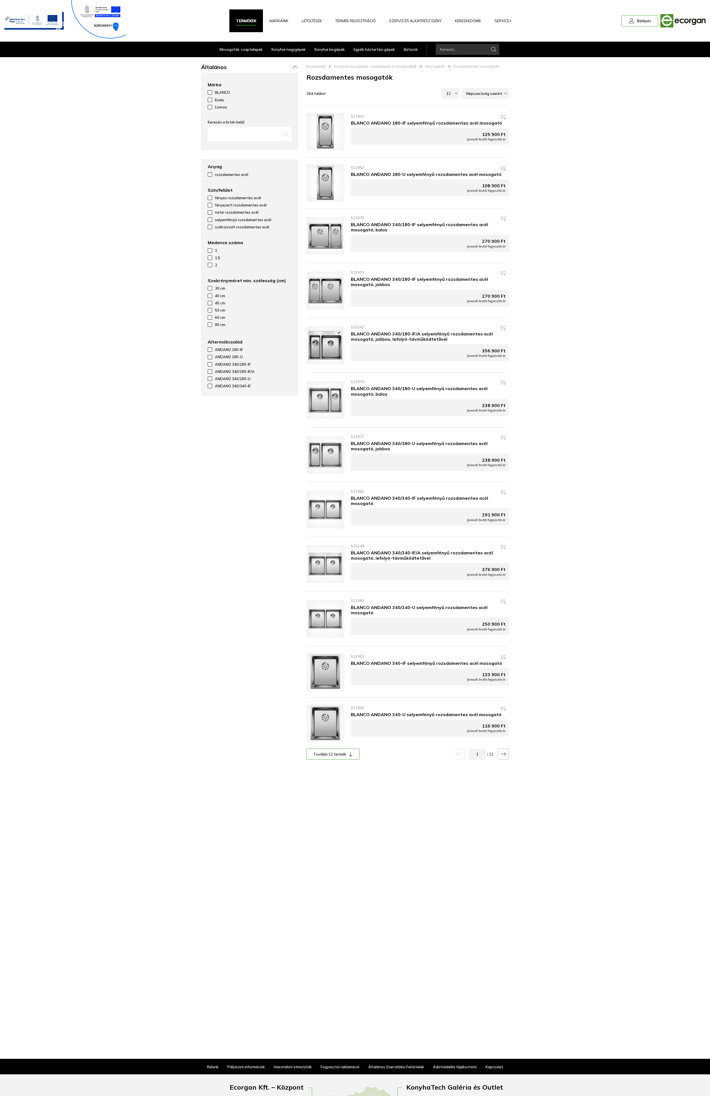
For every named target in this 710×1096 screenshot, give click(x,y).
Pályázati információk (246, 1067)
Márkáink (279, 21)
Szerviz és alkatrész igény (415, 21)
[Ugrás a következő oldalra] (503, 754)
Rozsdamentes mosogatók (476, 66)
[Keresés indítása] (493, 49)
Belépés (639, 20)
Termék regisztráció (355, 21)
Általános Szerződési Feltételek (396, 1067)
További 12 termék (329, 754)
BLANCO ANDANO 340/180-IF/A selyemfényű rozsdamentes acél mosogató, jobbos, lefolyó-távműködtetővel (422, 336)
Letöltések (312, 21)
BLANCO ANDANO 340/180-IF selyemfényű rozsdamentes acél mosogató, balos (419, 227)
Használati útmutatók (293, 1067)
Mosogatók (435, 66)
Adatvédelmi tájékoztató (455, 1067)
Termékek (246, 21)
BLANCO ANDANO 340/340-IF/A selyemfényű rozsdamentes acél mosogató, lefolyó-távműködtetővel (422, 555)
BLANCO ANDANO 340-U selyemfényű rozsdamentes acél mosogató (426, 714)
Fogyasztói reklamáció (340, 1067)
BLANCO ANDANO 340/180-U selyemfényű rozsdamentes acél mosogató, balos (419, 391)
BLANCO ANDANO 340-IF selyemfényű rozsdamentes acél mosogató (426, 663)
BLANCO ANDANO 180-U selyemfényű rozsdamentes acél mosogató (426, 174)
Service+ (503, 21)
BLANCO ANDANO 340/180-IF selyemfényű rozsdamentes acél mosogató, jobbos (419, 281)
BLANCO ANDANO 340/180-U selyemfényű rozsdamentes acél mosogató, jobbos (419, 446)
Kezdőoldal (315, 66)
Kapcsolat (494, 1067)
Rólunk (213, 1067)
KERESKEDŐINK (468, 21)
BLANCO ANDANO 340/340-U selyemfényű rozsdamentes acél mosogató (419, 610)
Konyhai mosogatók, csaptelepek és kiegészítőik (375, 66)
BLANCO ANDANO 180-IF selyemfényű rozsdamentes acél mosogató (426, 123)
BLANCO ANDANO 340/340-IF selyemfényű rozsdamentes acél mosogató (419, 500)
